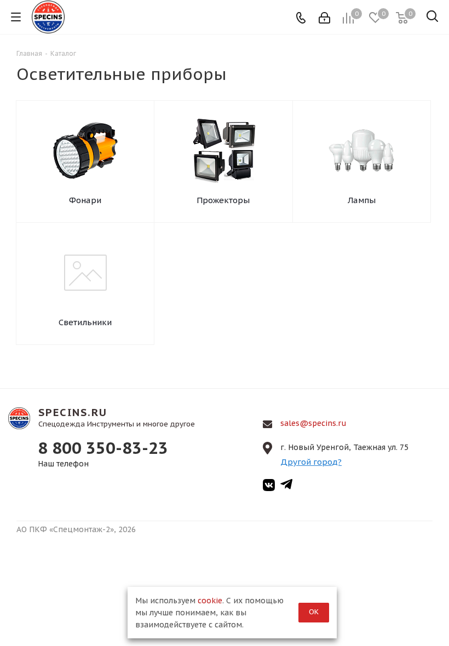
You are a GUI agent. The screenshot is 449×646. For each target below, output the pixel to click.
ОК (314, 611)
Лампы (362, 200)
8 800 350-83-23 (103, 447)
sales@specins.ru (313, 423)
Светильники (85, 322)
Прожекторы (223, 200)
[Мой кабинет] (324, 17)
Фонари (85, 200)
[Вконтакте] (269, 486)
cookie (210, 600)
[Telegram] (286, 486)
